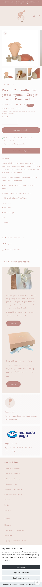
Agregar (13, 323)
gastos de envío (8, 111)
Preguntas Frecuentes (12, 468)
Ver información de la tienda (14, 144)
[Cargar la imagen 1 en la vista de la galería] (8, 74)
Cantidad (5, 117)
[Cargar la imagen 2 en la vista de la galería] (21, 74)
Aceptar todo (21, 567)
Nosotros (7, 525)
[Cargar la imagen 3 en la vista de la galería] (34, 74)
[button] (2, 16)
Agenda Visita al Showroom (14, 530)
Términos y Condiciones (26, 584)
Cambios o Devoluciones (13, 494)
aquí (15, 419)
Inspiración (8, 535)
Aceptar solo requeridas (21, 572)
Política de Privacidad (9, 584)
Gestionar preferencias (21, 578)
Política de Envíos (10, 484)
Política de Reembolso (12, 473)
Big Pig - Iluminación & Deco (15, 540)
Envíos (6, 505)
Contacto (7, 510)
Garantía (7, 499)
